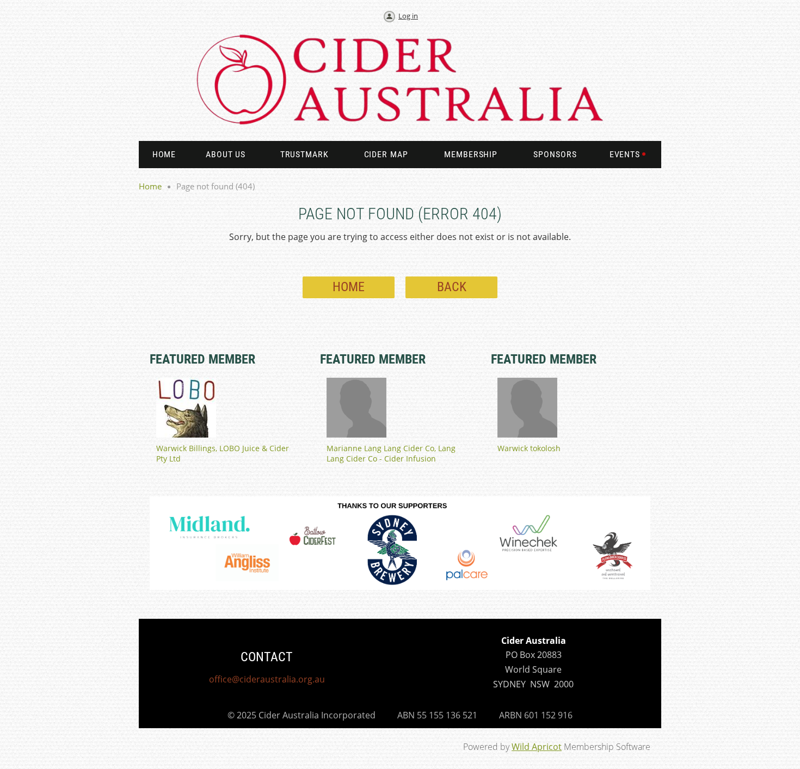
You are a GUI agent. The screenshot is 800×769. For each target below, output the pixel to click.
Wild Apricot (537, 747)
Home (150, 186)
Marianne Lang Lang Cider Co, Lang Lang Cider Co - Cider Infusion (391, 453)
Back (451, 286)
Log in (408, 16)
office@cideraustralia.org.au (267, 679)
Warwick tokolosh (529, 448)
